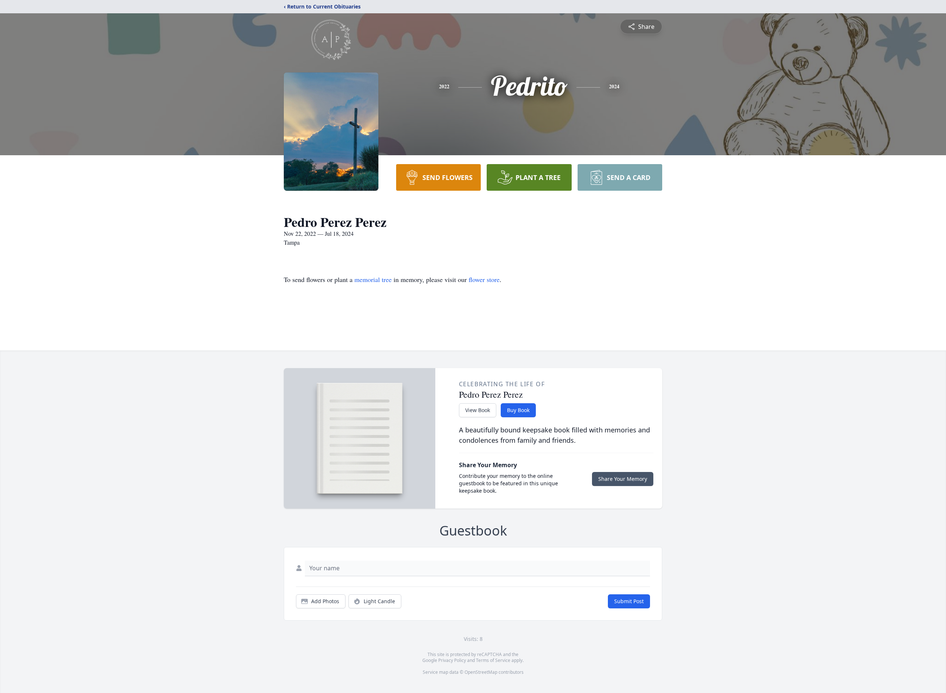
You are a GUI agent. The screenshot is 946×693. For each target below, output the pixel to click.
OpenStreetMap (481, 672)
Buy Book (518, 410)
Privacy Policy (452, 660)
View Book (477, 410)
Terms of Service (493, 660)
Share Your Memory (622, 478)
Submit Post (629, 601)
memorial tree (373, 279)
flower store (484, 279)
